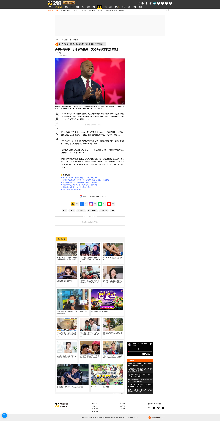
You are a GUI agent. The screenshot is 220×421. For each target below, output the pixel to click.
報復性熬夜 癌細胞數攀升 (64, 281)
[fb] (139, 3)
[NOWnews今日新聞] (54, 3)
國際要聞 (75, 40)
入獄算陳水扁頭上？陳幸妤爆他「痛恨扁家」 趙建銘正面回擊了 (90, 281)
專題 (82, 7)
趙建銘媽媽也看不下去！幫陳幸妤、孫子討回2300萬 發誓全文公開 (89, 334)
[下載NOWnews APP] (162, 3)
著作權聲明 (95, 411)
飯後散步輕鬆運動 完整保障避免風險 (112, 333)
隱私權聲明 (95, 408)
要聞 (77, 7)
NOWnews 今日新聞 (61, 40)
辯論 (112, 211)
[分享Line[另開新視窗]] (57, 119)
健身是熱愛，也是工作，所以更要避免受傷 (70, 387)
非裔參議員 (81, 211)
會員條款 (122, 403)
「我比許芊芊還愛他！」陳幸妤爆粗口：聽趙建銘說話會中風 (112, 357)
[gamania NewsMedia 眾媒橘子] (156, 417)
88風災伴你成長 (67, 10)
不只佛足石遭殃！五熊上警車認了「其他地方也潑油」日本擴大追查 (66, 334)
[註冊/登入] (170, 3)
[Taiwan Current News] (154, 3)
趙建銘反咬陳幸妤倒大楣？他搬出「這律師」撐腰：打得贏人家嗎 (72, 312)
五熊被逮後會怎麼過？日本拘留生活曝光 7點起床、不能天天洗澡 (90, 259)
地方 (134, 7)
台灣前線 (92, 10)
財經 (105, 7)
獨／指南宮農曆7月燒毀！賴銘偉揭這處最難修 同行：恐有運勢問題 (67, 259)
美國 (64, 211)
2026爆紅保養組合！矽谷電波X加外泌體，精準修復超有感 (66, 357)
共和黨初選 (103, 211)
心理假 (101, 10)
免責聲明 (94, 406)
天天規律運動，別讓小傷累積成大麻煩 (112, 258)
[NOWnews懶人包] (158, 3)
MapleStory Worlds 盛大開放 (100, 387)
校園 (140, 7)
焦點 (66, 7)
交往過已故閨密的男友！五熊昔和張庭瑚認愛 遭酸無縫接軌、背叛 (89, 357)
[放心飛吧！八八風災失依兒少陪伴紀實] (69, 2)
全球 (99, 7)
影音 (123, 7)
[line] (146, 3)
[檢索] (166, 3)
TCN (84, 10)
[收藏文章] (57, 139)
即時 (71, 7)
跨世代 (78, 10)
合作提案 (122, 408)
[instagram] (142, 3)
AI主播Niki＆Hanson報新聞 (115, 10)
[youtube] (150, 3)
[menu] (50, 7)
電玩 (116, 7)
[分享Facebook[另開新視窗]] (57, 114)
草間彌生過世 (57, 7)
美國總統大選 (92, 211)
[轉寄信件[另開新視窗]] (57, 124)
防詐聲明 (94, 403)
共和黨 (72, 211)
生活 (110, 7)
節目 (129, 7)
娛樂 (88, 7)
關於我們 (122, 406)
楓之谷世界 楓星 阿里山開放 (99, 311)
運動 (93, 7)
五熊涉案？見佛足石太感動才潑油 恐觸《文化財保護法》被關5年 (113, 281)
